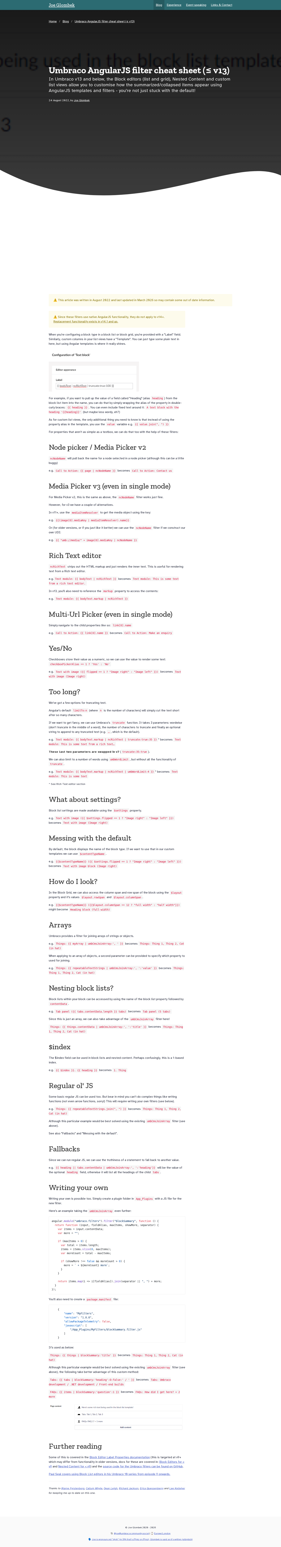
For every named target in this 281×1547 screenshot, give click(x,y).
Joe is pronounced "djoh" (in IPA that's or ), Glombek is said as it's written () (142, 1539)
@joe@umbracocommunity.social (131, 1533)
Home (53, 21)
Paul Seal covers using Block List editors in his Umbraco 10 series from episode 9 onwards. (109, 1474)
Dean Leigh (111, 1488)
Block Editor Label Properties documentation (119, 1457)
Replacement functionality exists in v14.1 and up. (85, 321)
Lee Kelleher (177, 1488)
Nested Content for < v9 (74, 1466)
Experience (174, 5)
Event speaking (196, 5)
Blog (159, 5)
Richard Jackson (129, 1488)
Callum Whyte (94, 1488)
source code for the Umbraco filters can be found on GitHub (143, 1466)
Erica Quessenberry (151, 1488)
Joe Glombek (62, 5)
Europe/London (162, 1533)
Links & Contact (221, 5)
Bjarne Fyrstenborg (72, 1488)
